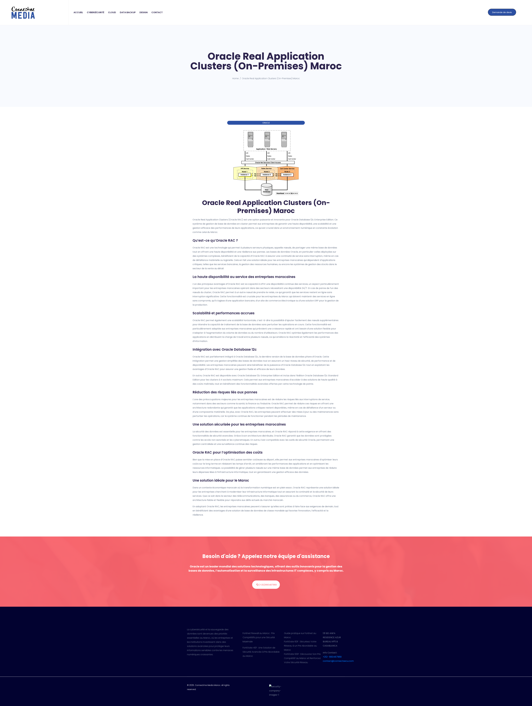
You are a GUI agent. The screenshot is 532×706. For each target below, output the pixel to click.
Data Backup (128, 12)
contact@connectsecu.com (338, 661)
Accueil (78, 12)
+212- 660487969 (332, 656)
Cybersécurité (95, 12)
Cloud (112, 12)
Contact (157, 12)
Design (144, 12)
